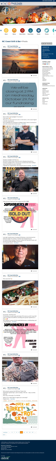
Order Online (22, 34)
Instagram (45, 43)
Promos (47, 34)
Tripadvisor (51, 43)
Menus (14, 34)
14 (32, 432)
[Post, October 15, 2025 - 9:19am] (20, 369)
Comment (34, 75)
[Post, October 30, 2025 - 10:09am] (20, 61)
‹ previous (5, 432)
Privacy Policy (27, 442)
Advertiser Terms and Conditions (6, 449)
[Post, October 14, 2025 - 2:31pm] (20, 413)
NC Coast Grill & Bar (11, 41)
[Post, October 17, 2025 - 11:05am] (20, 257)
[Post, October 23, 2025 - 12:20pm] (20, 138)
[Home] (15, 3)
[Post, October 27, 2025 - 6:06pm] (20, 95)
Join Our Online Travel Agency (6, 447)
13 (29, 432)
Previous (1, 30)
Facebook (42, 43)
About (6, 34)
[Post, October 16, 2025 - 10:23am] (20, 292)
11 (24, 432)
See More (24, 124)
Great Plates (30, 34)
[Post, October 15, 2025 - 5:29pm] (20, 335)
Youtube (47, 43)
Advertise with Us (4, 448)
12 (26, 432)
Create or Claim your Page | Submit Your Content (9, 446)
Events (38, 34)
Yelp (49, 43)
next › (4, 434)
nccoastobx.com (45, 57)
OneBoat (8, 452)
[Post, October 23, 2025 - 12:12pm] (20, 179)
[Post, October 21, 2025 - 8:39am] (20, 215)
